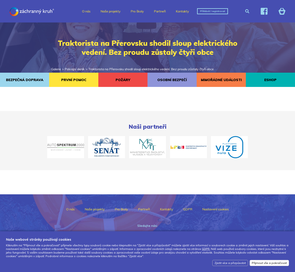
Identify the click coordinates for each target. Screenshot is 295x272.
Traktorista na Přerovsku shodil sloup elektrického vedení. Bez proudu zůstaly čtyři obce (151, 69)
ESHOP (270, 80)
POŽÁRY (123, 80)
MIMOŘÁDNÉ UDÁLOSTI (221, 80)
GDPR (187, 209)
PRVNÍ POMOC (73, 80)
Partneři (160, 11)
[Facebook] (264, 11)
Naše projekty (111, 11)
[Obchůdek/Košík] (282, 11)
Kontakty (182, 11)
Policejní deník (75, 69)
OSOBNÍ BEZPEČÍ (172, 80)
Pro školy (137, 11)
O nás (86, 11)
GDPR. (206, 249)
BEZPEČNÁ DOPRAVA (24, 80)
